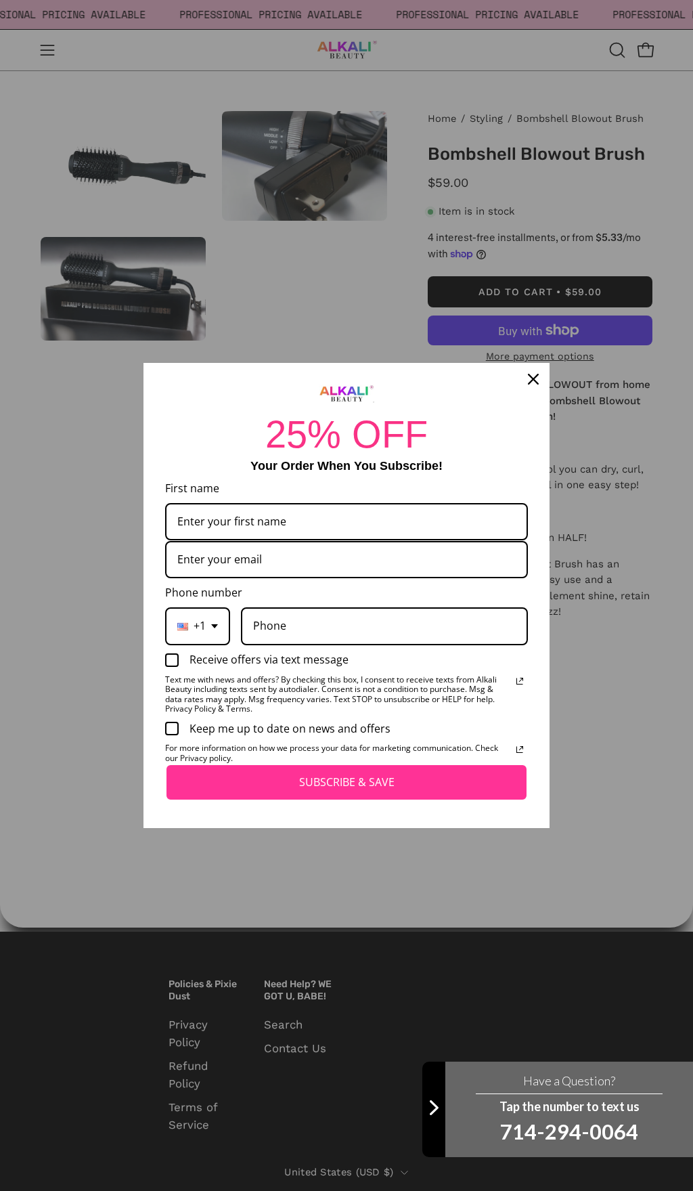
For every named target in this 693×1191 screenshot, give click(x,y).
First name (192, 488)
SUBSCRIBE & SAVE (347, 782)
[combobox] (197, 626)
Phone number (203, 592)
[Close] (533, 379)
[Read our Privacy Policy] (520, 681)
